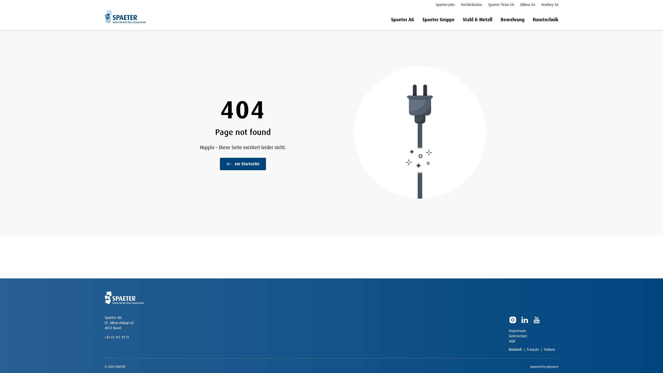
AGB (512, 341)
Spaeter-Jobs (445, 4)
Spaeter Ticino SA (501, 4)
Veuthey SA (549, 4)
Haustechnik (545, 20)
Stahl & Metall (477, 20)
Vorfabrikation (471, 4)
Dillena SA (527, 4)
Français (533, 349)
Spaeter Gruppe (438, 20)
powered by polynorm (544, 367)
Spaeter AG (402, 20)
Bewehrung (512, 20)
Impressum (517, 330)
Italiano (549, 349)
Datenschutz (518, 336)
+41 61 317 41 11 (117, 337)
